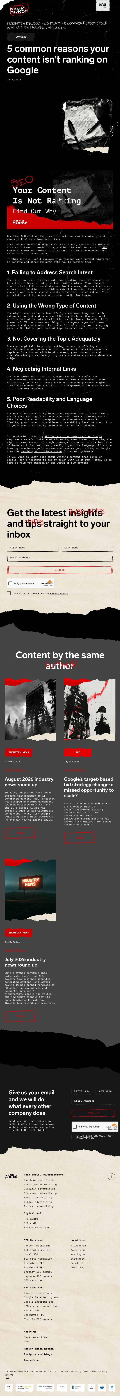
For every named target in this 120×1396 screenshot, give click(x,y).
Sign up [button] (60, 570)
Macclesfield (80, 1263)
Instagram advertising (40, 1184)
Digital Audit (34, 1213)
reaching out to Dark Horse (41, 451)
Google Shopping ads (39, 1301)
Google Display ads (38, 1293)
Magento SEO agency (38, 1276)
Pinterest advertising (40, 1193)
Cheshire (77, 1267)
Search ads (32, 1310)
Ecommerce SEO (34, 1267)
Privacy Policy (69, 1371)
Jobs (27, 1341)
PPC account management (41, 1306)
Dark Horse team (35, 1337)
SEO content (95, 280)
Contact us (32, 1360)
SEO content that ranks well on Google (73, 436)
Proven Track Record (39, 1348)
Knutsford (78, 1250)
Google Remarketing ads (41, 1297)
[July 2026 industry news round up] (30, 921)
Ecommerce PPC (34, 1315)
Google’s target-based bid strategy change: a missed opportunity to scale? (89, 787)
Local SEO (31, 1254)
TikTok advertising (38, 1202)
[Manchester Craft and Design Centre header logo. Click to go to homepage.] (19, 8)
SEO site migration (38, 1258)
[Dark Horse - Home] (11, 1176)
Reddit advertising (38, 1197)
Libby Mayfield (16, 769)
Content (52, 22)
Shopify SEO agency (38, 1271)
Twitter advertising (39, 1206)
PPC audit (31, 1218)
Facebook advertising (39, 1180)
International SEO (37, 1250)
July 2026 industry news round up (25, 962)
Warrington (78, 1254)
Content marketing (37, 1245)
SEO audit (31, 1223)
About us (30, 1331)
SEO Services (33, 1240)
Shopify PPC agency (38, 1319)
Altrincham (78, 1245)
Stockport (78, 1258)
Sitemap (9, 1375)
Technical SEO (34, 1263)
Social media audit (38, 1227)
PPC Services (33, 1287)
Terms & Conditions (93, 1371)
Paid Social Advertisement (43, 1174)
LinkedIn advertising (39, 1189)
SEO (104, 247)
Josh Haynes (74, 769)
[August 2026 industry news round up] (30, 741)
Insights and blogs (38, 1354)
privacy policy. (59, 593)
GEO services (33, 1280)
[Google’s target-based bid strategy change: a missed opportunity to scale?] (89, 741)
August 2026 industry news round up (29, 782)
